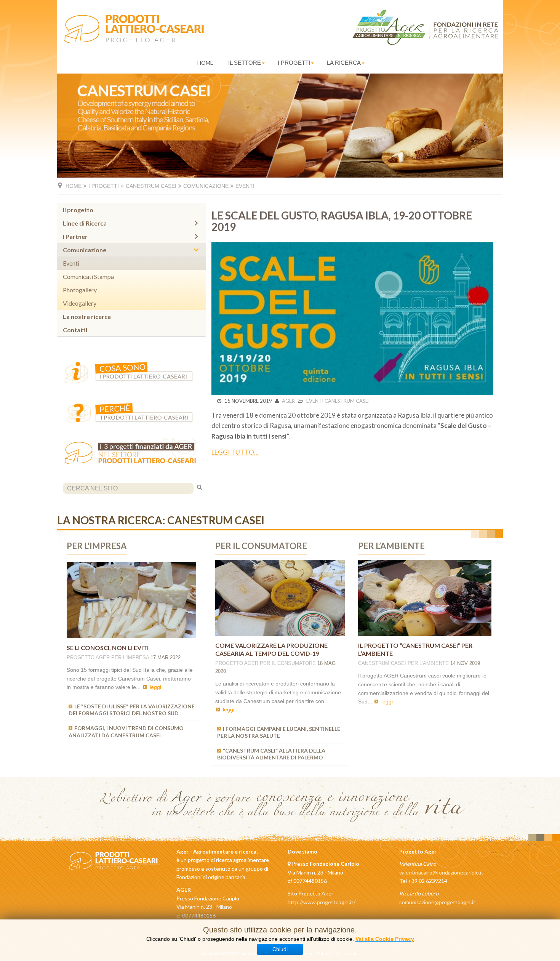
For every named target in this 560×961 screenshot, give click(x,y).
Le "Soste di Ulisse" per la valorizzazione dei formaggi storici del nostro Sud (132, 709)
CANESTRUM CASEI (382, 663)
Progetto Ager (88, 657)
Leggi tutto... (235, 452)
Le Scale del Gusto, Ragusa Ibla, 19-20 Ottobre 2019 (341, 221)
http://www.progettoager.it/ (321, 902)
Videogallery (79, 303)
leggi (155, 687)
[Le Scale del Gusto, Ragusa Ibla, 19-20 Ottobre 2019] (352, 318)
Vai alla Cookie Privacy (384, 939)
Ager (288, 401)
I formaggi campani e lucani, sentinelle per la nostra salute (278, 732)
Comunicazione (206, 186)
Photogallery (80, 289)
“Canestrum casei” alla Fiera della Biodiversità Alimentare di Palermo (271, 754)
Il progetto (78, 209)
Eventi (71, 263)
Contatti (75, 329)
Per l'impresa (130, 657)
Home (205, 62)
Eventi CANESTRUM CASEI (338, 401)
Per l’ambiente (428, 663)
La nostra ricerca (87, 316)
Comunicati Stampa (88, 276)
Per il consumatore (288, 663)
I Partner (75, 236)
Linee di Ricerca (85, 223)
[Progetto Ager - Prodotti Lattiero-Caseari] (133, 30)
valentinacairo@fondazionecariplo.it (441, 872)
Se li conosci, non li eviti (108, 647)
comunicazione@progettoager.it (437, 902)
